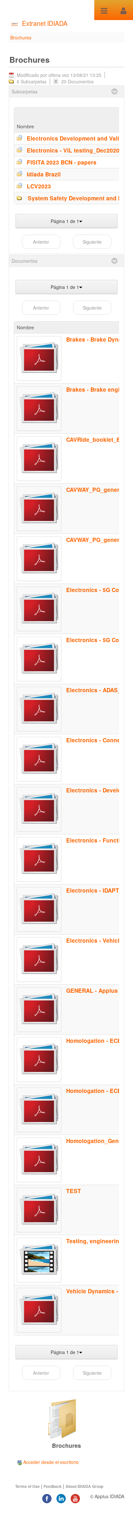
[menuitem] (48, 1462)
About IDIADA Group (84, 1486)
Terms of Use (27, 1486)
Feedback (53, 1486)
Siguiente (92, 241)
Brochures (20, 37)
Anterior (41, 241)
